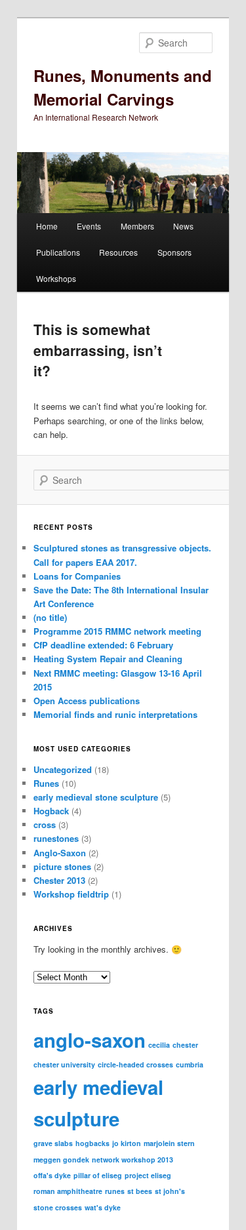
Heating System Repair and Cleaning (107, 658)
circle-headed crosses (135, 1064)
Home (47, 225)
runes (115, 1191)
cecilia (159, 1045)
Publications (58, 252)
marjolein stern (169, 1143)
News (183, 225)
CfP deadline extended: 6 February (103, 645)
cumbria (189, 1064)
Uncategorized (62, 769)
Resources (118, 252)
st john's (170, 1191)
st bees (139, 1191)
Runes (46, 783)
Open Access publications (86, 700)
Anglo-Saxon (59, 852)
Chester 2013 (59, 880)
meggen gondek (61, 1159)
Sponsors (174, 252)
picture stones (62, 866)
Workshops (56, 278)
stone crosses (57, 1207)
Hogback (51, 810)
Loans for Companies (77, 576)
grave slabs (53, 1143)
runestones (56, 838)
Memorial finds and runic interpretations (115, 714)
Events (89, 225)
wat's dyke (103, 1207)
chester (185, 1045)
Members (137, 225)
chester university (64, 1064)
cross (44, 824)
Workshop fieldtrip (71, 894)
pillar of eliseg (97, 1175)
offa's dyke (52, 1175)
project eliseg (148, 1175)
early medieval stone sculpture (95, 797)
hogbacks (92, 1143)
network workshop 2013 (132, 1159)
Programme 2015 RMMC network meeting (117, 631)
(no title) (50, 617)
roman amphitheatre (67, 1191)
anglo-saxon (89, 1040)
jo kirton (126, 1143)
